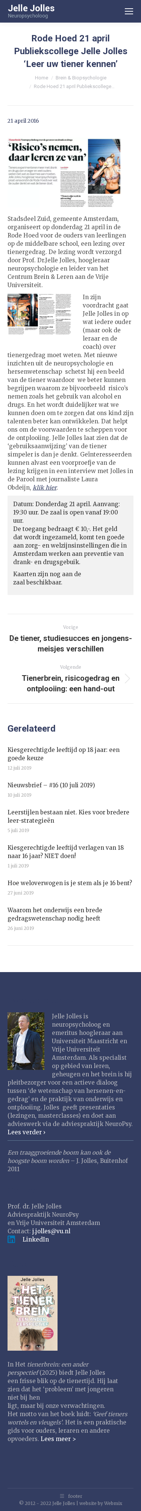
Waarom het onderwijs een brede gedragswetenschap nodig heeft (55, 914)
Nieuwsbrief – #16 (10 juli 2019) (51, 785)
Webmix (113, 1503)
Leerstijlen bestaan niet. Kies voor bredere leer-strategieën (68, 816)
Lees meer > (58, 1439)
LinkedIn (36, 1239)
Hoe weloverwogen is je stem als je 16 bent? (70, 883)
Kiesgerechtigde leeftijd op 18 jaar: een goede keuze (64, 754)
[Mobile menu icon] (128, 11)
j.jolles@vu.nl (51, 1231)
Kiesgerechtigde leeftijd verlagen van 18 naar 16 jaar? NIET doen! (66, 852)
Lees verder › (26, 1132)
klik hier (44, 487)
